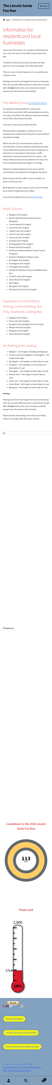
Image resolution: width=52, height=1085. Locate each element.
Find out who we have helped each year (22, 1046)
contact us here (36, 197)
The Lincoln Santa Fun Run (17, 8)
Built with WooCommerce (20, 1070)
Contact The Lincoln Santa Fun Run (21, 1032)
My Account (8, 1080)
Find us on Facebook (14, 1019)
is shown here (37, 103)
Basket (40, 1078)
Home (8, 20)
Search (26, 1080)
